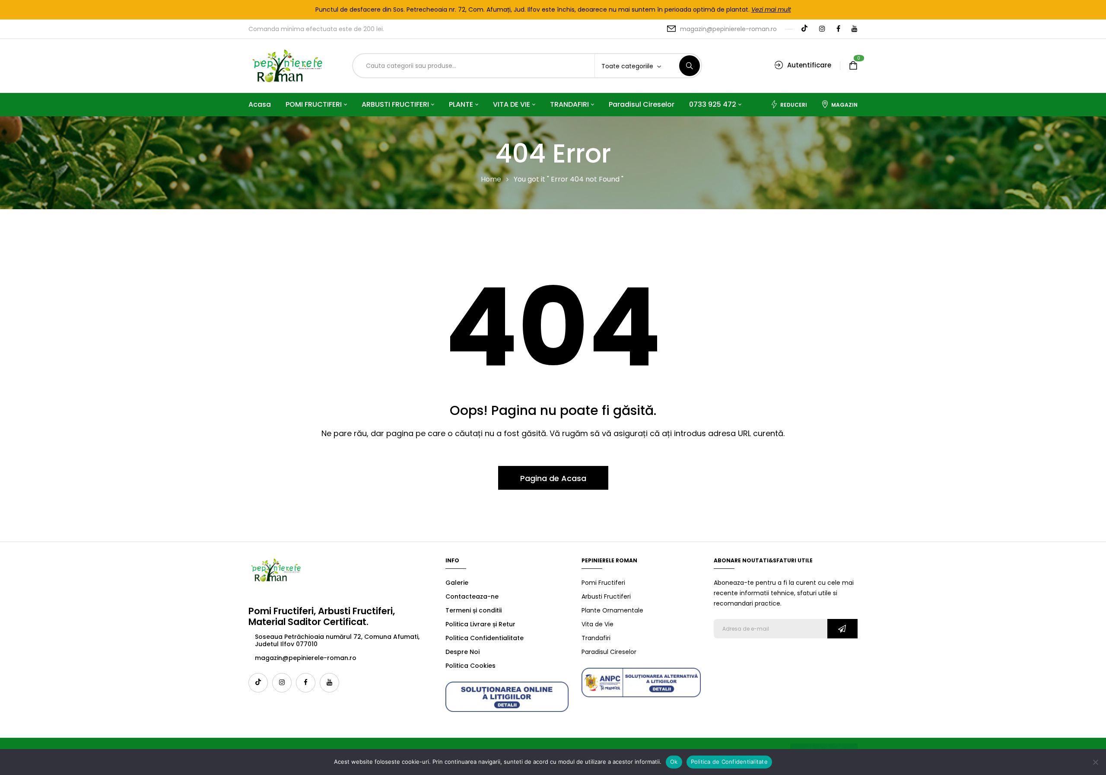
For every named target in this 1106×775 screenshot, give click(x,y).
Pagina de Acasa (553, 478)
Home (491, 179)
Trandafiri (596, 638)
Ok (674, 761)
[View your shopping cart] (853, 66)
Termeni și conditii (473, 610)
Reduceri (793, 104)
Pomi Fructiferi (603, 582)
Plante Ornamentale (612, 610)
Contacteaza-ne (472, 596)
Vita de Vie (597, 624)
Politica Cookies (470, 665)
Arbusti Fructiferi (606, 596)
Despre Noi (462, 651)
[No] (1095, 762)
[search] (689, 65)
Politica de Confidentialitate (729, 761)
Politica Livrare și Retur (480, 624)
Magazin (844, 104)
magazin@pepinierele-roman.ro (728, 29)
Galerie (456, 582)
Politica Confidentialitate (484, 638)
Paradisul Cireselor (609, 651)
